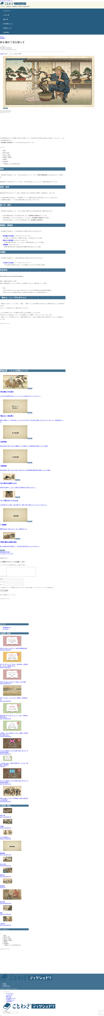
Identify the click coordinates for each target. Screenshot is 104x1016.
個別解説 (2, 550)
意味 (4, 150)
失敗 (3, 552)
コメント (3, 576)
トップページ (9, 993)
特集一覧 (8, 996)
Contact (5, 984)
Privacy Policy (6, 986)
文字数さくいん (10, 999)
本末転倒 (5, 244)
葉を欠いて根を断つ (8, 240)
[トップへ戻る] (0, 1015)
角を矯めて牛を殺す (8, 235)
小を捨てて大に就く (8, 262)
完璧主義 (7, 552)
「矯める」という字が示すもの (11, 163)
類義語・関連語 (7, 157)
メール (2, 581)
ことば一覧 (9, 995)
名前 (1, 579)
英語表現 (5, 161)
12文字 (2, 53)
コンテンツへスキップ (6, 0)
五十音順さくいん (11, 998)
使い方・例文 (6, 155)
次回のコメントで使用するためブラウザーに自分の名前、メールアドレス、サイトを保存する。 (28, 587)
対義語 (5, 159)
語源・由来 (6, 152)
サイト (2, 584)
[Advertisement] (32, 124)
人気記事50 (9, 1001)
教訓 (1, 552)
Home (4, 983)
